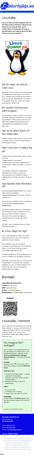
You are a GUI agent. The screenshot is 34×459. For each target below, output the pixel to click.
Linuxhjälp (22, 440)
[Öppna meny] (1, 12)
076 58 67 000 (10, 427)
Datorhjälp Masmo (18, 442)
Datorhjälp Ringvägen (25, 447)
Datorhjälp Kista (15, 447)
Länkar (2, 454)
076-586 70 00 (11, 288)
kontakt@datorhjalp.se (14, 429)
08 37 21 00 (11, 425)
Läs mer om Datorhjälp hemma (13, 409)
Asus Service (14, 438)
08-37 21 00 (12, 285)
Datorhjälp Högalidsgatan (11, 449)
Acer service (7, 438)
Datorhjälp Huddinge (13, 440)
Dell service (21, 438)
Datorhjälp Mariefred (16, 445)
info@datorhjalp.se (14, 290)
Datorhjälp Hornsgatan (24, 449)
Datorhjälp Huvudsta (17, 444)
